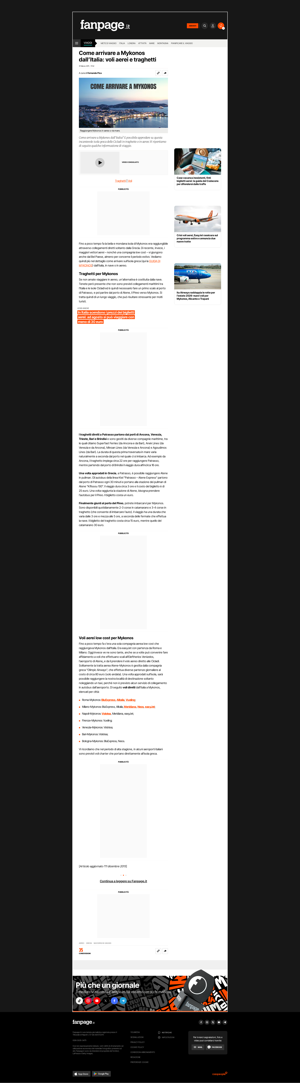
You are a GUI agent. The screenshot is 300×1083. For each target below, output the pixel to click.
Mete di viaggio (108, 43)
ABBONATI (192, 26)
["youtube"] (96, 1000)
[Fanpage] (84, 1022)
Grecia (89, 943)
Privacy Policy (137, 1042)
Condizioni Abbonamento (142, 1052)
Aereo (81, 943)
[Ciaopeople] (219, 1074)
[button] (165, 73)
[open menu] (77, 43)
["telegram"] (123, 1000)
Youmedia (135, 1032)
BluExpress (108, 699)
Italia (122, 43)
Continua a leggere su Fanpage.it (123, 881)
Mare (152, 43)
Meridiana (130, 706)
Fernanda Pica (95, 73)
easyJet (150, 706)
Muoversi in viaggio (102, 943)
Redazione (135, 1057)
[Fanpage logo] (101, 25)
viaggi (88, 42)
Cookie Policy (137, 1047)
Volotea (106, 713)
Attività (142, 43)
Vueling (130, 699)
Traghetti (120, 180)
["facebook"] (114, 1000)
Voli (130, 180)
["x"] (105, 1000)
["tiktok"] (79, 1000)
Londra (131, 43)
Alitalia (121, 699)
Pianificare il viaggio (182, 43)
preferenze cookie (139, 1062)
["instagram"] (88, 1000)
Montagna (162, 43)
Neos (141, 706)
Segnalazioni (136, 1037)
